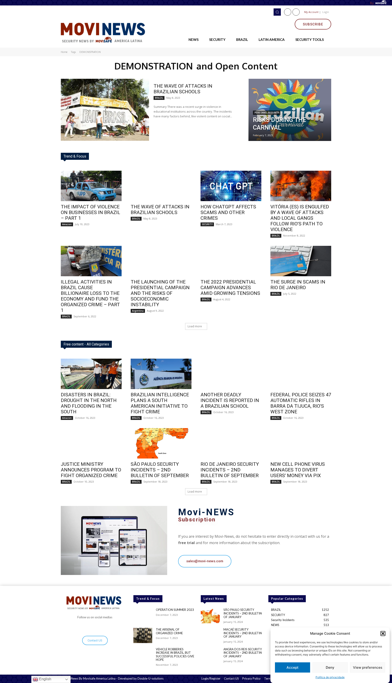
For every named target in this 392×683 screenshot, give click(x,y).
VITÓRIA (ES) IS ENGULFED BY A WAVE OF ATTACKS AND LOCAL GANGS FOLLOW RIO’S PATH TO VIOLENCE (299, 218)
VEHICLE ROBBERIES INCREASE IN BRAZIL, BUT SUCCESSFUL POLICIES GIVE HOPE (175, 654)
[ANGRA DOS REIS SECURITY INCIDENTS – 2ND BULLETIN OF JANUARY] (210, 655)
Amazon (67, 224)
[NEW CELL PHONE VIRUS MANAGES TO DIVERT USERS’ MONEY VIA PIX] (300, 443)
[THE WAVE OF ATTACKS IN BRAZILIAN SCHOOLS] (105, 110)
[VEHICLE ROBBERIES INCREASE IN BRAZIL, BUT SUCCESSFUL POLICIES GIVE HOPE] (142, 655)
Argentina (138, 310)
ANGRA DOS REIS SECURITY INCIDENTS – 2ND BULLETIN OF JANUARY (242, 652)
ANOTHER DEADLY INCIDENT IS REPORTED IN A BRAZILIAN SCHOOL (230, 400)
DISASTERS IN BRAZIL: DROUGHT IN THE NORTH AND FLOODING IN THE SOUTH (89, 403)
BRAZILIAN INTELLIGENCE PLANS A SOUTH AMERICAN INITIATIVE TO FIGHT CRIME (160, 403)
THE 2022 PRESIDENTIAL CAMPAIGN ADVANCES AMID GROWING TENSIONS (230, 287)
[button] (383, 633)
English (44, 679)
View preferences (367, 667)
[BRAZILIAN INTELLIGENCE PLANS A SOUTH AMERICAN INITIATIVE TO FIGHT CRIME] (161, 374)
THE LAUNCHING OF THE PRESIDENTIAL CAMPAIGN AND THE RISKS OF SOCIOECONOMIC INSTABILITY (160, 293)
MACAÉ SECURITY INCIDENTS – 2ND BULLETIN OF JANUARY (242, 633)
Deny (330, 667)
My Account (311, 12)
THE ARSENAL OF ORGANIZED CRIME (169, 631)
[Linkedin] (296, 12)
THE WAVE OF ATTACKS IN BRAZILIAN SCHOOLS (183, 88)
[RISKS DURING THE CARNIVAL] (289, 110)
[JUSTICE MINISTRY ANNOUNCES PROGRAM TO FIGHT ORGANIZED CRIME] (91, 443)
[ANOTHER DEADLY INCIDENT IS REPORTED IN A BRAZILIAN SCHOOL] (231, 374)
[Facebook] (287, 12)
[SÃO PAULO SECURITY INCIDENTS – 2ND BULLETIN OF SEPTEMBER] (161, 443)
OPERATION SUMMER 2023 (175, 609)
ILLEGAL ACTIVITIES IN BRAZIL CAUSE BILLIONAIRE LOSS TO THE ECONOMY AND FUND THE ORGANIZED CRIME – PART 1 (90, 296)
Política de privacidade (330, 677)
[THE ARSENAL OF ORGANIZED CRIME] (142, 635)
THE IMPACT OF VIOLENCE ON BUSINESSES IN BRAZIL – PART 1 (90, 212)
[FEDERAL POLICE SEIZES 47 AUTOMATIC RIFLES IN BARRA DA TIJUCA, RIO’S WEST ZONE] (300, 374)
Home (64, 52)
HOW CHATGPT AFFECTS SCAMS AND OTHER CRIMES (228, 212)
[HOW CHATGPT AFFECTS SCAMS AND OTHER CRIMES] (231, 186)
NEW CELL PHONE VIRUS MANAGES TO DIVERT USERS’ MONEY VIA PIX (297, 469)
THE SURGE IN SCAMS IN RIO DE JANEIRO (297, 284)
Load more (195, 326)
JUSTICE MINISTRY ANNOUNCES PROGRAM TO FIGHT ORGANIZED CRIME (91, 469)
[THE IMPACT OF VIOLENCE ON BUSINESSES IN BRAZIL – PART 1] (91, 186)
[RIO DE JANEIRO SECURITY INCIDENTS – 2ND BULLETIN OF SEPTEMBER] (231, 443)
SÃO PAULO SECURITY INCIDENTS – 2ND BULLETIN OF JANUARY (242, 613)
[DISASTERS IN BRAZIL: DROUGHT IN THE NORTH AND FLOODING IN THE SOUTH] (91, 374)
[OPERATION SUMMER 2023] (142, 615)
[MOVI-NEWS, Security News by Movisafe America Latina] (104, 32)
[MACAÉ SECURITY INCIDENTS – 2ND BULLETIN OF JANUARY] (210, 635)
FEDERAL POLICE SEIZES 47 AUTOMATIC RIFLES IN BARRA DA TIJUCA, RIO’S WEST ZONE (300, 403)
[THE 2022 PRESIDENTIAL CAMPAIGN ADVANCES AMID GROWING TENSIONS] (231, 261)
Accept (293, 667)
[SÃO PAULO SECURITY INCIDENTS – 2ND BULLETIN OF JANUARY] (210, 615)
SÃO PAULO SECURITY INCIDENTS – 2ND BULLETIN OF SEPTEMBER (160, 469)
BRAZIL (159, 97)
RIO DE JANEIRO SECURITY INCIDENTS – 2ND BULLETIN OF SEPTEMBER (230, 469)
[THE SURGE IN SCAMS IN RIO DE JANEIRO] (300, 261)
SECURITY (207, 224)
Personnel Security (267, 112)
